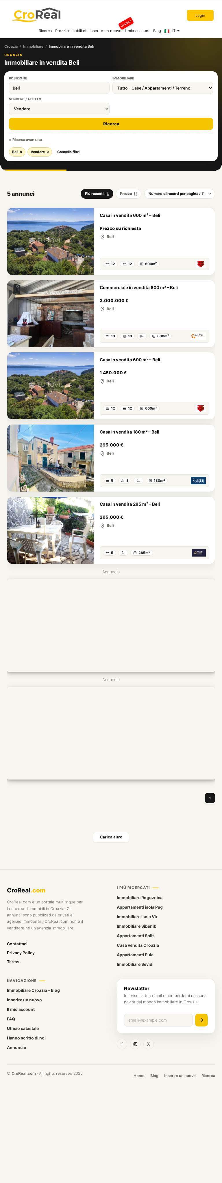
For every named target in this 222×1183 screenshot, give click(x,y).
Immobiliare (33, 46)
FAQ (11, 1018)
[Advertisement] (111, 625)
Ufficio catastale (23, 1028)
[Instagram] (135, 1044)
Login (200, 15)
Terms (13, 961)
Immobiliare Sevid (134, 964)
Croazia (11, 46)
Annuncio (16, 1047)
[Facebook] (122, 1044)
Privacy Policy (21, 952)
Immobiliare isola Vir (137, 916)
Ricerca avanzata (27, 139)
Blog (157, 30)
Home (139, 1075)
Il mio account (137, 30)
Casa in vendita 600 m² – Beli (130, 215)
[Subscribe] (201, 1020)
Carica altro (111, 837)
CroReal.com (24, 1073)
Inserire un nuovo (106, 28)
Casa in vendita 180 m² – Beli (129, 432)
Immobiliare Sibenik (136, 926)
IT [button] (174, 30)
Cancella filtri (68, 152)
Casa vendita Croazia (138, 945)
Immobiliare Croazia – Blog (33, 990)
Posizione (18, 78)
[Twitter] (148, 1044)
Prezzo (126, 193)
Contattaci (17, 943)
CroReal (26, 890)
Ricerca (45, 30)
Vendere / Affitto (25, 99)
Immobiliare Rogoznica (139, 897)
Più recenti (94, 193)
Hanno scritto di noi (26, 1037)
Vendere (40, 152)
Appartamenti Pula (135, 954)
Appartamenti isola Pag (140, 907)
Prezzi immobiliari (70, 30)
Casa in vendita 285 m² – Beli (130, 504)
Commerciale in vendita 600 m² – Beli (139, 287)
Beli (17, 152)
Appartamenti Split (135, 935)
